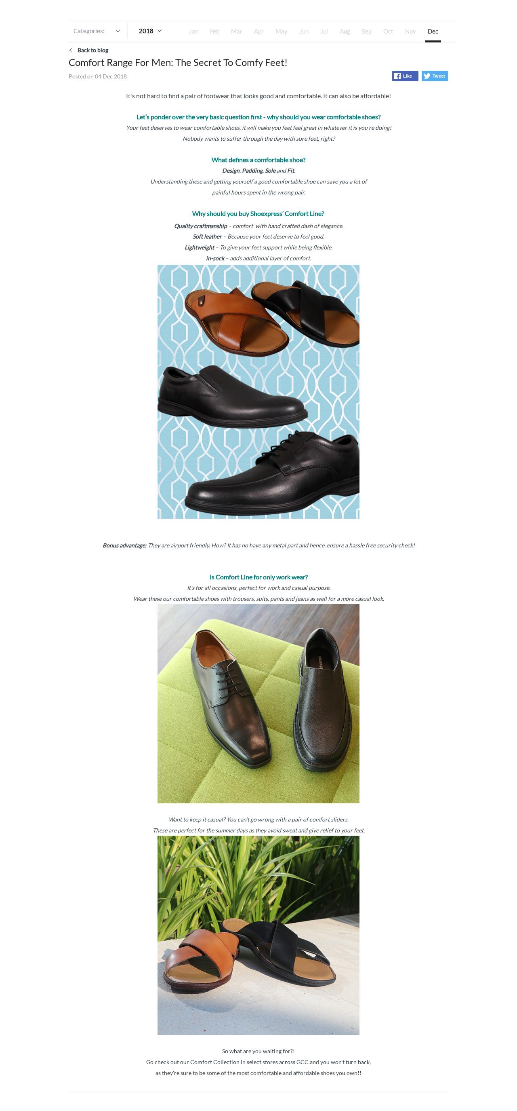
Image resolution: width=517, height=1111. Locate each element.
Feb (214, 31)
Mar (236, 31)
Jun (304, 31)
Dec (433, 31)
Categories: (89, 30)
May (281, 31)
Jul (324, 31)
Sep (367, 31)
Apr (259, 31)
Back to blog (93, 49)
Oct (388, 31)
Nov (410, 31)
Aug (345, 31)
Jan (193, 31)
